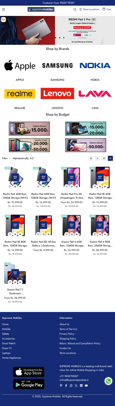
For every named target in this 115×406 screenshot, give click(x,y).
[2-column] (97, 158)
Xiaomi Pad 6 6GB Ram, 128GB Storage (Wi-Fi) (71, 244)
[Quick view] (20, 186)
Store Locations (68, 353)
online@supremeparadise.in (74, 380)
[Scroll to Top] (109, 390)
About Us (64, 324)
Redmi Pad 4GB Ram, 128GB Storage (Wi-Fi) (15, 196)
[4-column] (110, 158)
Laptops (6, 353)
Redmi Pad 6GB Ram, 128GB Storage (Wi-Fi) (43, 196)
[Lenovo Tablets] (57, 94)
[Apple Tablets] (20, 65)
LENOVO (57, 108)
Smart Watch (8, 343)
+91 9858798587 (69, 376)
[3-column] (103, 158)
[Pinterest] (61, 385)
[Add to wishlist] (10, 186)
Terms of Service (68, 329)
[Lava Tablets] (95, 94)
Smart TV (7, 348)
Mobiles (6, 329)
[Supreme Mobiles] (41, 9)
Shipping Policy (68, 338)
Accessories (8, 338)
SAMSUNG (57, 80)
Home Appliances (11, 358)
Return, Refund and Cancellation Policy (80, 343)
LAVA (95, 108)
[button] (107, 9)
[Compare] (15, 186)
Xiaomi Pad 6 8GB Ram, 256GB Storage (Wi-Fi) (100, 244)
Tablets (5, 334)
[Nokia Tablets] (95, 65)
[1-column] (91, 158)
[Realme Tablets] (20, 94)
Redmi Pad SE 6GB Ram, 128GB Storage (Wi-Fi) (100, 196)
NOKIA (95, 80)
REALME (20, 108)
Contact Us (65, 348)
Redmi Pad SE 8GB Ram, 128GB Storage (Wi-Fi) (15, 244)
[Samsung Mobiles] (57, 65)
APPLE (20, 80)
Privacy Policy (67, 334)
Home (5, 324)
